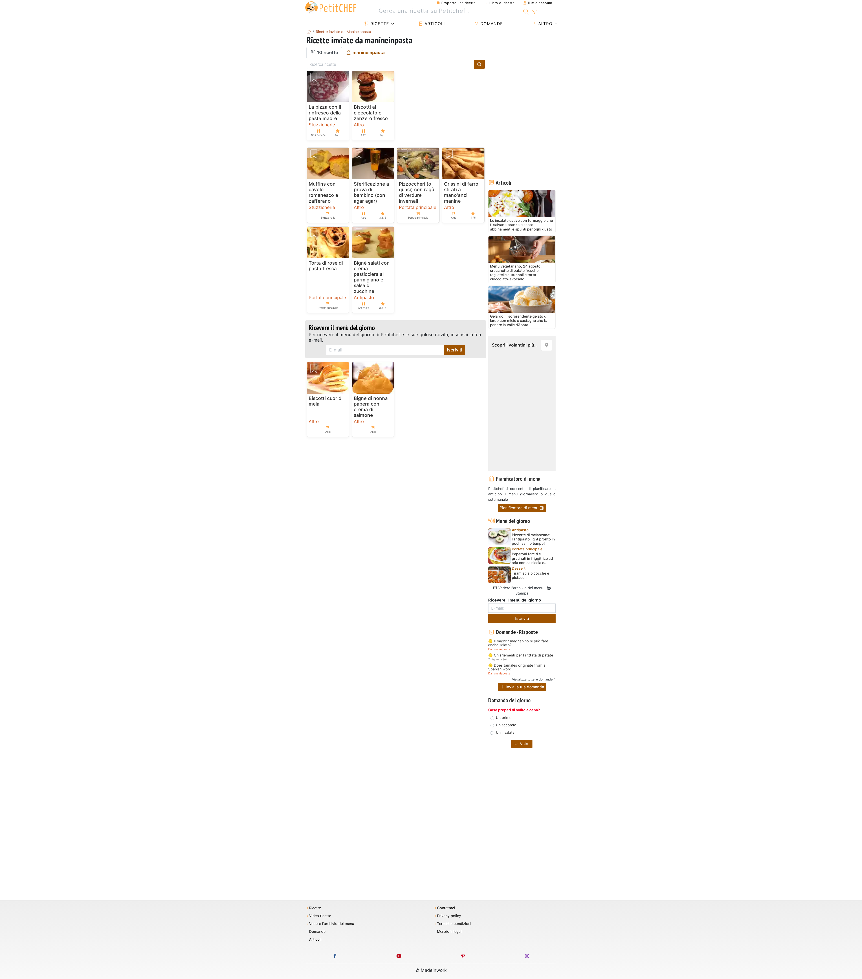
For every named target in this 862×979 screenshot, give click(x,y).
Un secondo (506, 725)
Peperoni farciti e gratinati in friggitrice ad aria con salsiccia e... (532, 558)
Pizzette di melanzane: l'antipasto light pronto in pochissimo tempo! (533, 539)
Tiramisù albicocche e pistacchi (530, 575)
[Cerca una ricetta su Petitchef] (526, 11)
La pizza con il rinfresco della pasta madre (325, 112)
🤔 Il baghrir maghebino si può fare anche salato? (518, 643)
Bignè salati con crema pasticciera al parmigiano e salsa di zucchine (372, 277)
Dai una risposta (499, 649)
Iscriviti (454, 350)
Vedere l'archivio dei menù (520, 588)
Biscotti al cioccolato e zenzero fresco (371, 112)
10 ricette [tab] (327, 52)
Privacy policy (449, 916)
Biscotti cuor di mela (326, 401)
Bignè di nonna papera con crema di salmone (371, 406)
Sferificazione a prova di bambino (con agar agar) (371, 192)
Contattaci (446, 908)
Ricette (379, 23)
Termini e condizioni (454, 924)
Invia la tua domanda (524, 687)
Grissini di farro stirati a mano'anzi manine (461, 192)
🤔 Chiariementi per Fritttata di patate (520, 655)
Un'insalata (505, 732)
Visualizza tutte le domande (532, 679)
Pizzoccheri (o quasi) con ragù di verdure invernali (416, 192)
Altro (544, 23)
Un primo (504, 717)
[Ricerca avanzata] (534, 12)
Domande (491, 23)
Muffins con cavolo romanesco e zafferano (323, 192)
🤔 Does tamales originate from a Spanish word (516, 667)
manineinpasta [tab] (368, 52)
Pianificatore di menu (519, 507)
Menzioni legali (449, 931)
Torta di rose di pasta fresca (326, 265)
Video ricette (320, 916)
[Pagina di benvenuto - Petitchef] (308, 31)
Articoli (434, 23)
